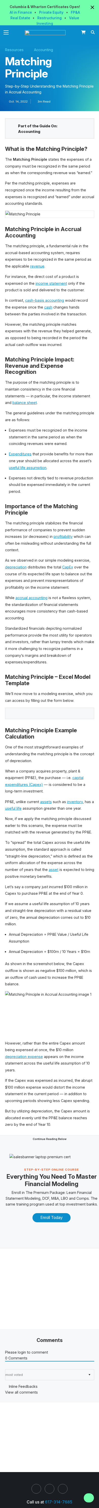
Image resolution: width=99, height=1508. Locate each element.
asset (53, 869)
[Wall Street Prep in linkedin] (36, 1489)
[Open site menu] (6, 32)
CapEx (67, 567)
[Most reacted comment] (6, 1366)
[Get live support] (89, 1497)
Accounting (43, 50)
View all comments (21, 1392)
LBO (64, 1198)
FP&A (75, 12)
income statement (51, 283)
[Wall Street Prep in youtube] (63, 1489)
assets (46, 802)
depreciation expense (24, 1056)
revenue (37, 266)
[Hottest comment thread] (10, 1366)
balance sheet (24, 402)
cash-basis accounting (44, 300)
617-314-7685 (58, 1502)
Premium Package (49, 1192)
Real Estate (20, 18)
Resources (14, 50)
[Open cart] (83, 32)
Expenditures (20, 454)
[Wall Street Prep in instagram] (49, 1489)
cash (48, 307)
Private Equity (51, 12)
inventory (75, 802)
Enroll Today (51, 1217)
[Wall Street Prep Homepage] (46, 32)
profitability (63, 536)
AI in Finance (21, 12)
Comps (82, 1198)
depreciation (16, 567)
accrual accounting (31, 598)
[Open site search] (92, 32)
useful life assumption (27, 467)
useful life (13, 808)
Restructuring (49, 18)
